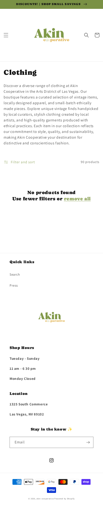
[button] (6, 35)
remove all (77, 199)
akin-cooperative (45, 498)
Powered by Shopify (64, 498)
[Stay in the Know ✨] (88, 442)
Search (15, 274)
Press (14, 285)
